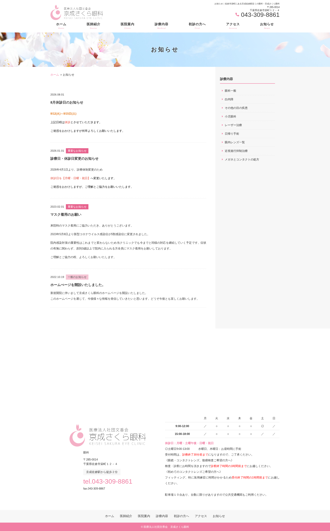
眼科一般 (230, 90)
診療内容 (161, 25)
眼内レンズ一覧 (235, 142)
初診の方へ (197, 25)
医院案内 (127, 25)
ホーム (61, 25)
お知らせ (267, 25)
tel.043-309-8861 (107, 481)
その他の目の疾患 (236, 107)
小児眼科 (230, 116)
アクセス (233, 25)
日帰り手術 (232, 133)
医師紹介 (93, 25)
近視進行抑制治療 (236, 150)
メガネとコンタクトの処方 (242, 159)
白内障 (229, 99)
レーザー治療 (233, 125)
